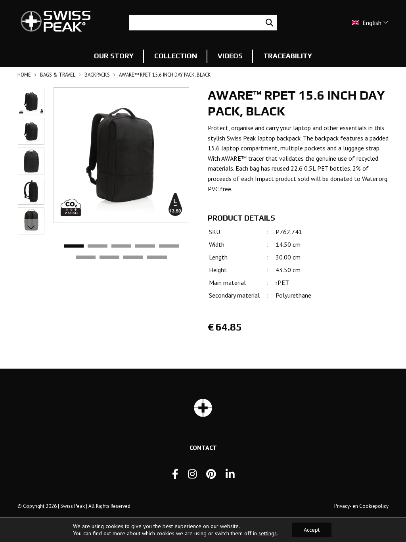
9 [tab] (157, 257)
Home (24, 74)
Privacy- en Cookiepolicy (361, 506)
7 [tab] (109, 257)
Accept (312, 529)
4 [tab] (145, 246)
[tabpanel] (121, 155)
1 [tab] (74, 246)
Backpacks (97, 74)
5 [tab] (169, 246)
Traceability (287, 56)
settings (268, 533)
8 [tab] (133, 257)
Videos (230, 56)
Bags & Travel (57, 74)
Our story (114, 56)
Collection (175, 56)
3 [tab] (121, 246)
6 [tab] (86, 257)
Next (30, 227)
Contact (203, 448)
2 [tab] (97, 246)
